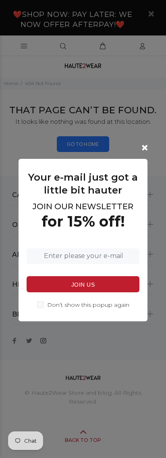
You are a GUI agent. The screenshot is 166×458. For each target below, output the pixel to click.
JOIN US (83, 284)
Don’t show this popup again (88, 304)
